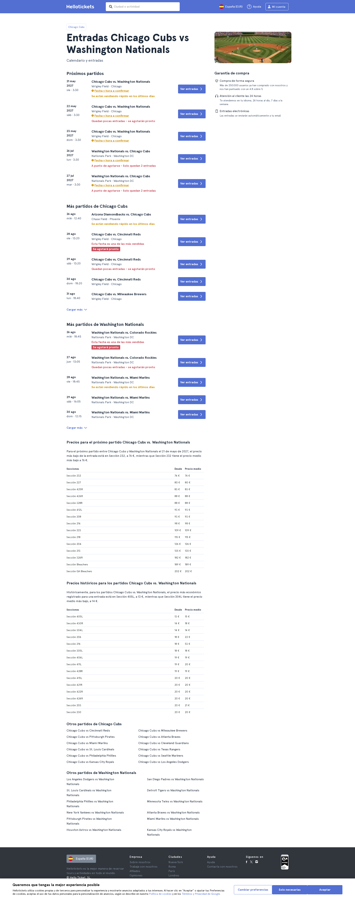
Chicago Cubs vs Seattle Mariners (160, 755)
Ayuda (211, 862)
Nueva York (175, 862)
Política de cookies (160, 893)
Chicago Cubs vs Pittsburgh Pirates (91, 737)
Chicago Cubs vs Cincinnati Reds (88, 730)
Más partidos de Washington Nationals (105, 324)
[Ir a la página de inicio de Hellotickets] (81, 7)
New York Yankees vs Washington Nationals (95, 812)
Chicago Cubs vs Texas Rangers (159, 749)
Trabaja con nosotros (143, 866)
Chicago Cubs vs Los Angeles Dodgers (163, 762)
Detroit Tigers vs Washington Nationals (173, 790)
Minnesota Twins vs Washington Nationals (174, 801)
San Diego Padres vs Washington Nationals (175, 779)
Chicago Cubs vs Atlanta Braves (159, 737)
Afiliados (135, 871)
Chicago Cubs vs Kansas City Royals (90, 762)
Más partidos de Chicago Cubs (97, 206)
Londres (173, 875)
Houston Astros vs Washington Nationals (94, 830)
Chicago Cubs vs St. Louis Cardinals (90, 749)
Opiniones (136, 875)
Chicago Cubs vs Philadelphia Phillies (91, 755)
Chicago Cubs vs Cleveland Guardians (163, 743)
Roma (172, 866)
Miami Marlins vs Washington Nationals (173, 819)
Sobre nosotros (140, 862)
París (171, 871)
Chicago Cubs (76, 26)
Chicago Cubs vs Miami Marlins (87, 743)
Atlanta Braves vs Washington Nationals (173, 812)
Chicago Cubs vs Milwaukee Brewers (162, 730)
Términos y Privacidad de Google (201, 893)
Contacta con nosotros (222, 866)
